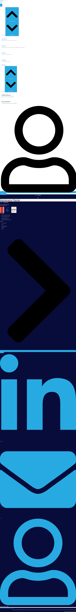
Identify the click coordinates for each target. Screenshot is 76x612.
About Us (1, 221)
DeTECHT (4, 52)
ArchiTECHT (4, 38)
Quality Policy (6, 608)
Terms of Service (11, 608)
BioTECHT (4, 45)
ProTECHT (4, 59)
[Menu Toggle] (1, 5)
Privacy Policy (2, 608)
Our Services (2, 213)
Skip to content (2, 0)
